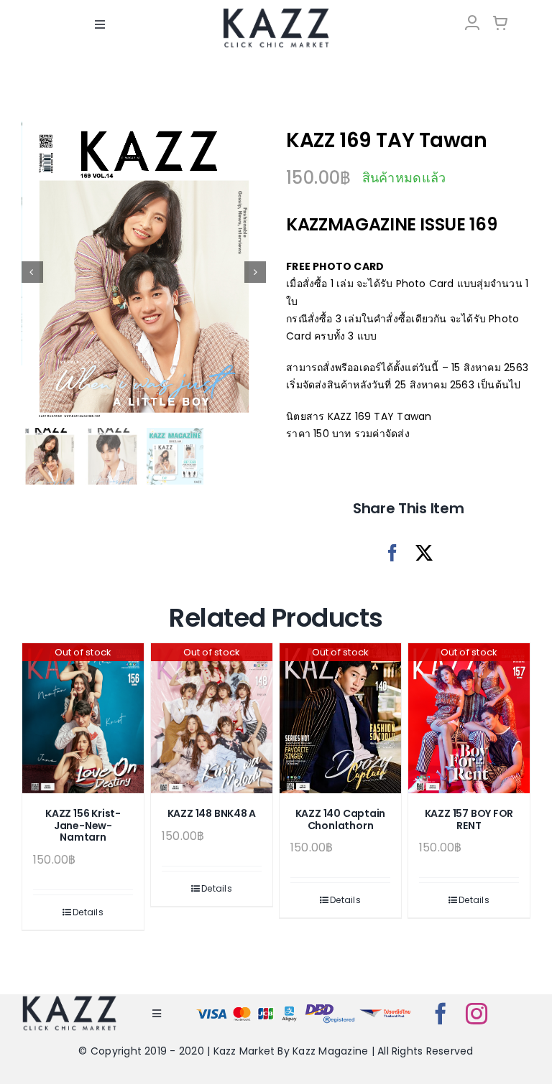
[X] (424, 553)
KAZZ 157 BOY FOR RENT (469, 819)
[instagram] (476, 1013)
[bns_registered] (330, 1007)
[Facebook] (392, 553)
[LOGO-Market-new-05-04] (276, 12)
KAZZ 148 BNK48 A (212, 813)
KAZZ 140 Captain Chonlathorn (340, 819)
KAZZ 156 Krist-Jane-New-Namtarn (83, 825)
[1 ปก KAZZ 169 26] (144, 272)
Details (88, 912)
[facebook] (440, 1013)
